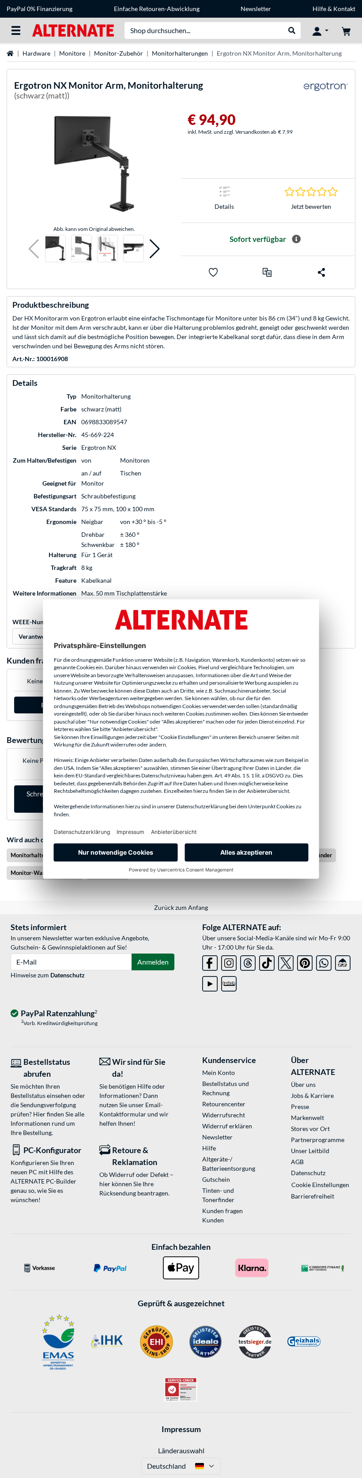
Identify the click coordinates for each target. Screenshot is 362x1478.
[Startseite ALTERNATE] (73, 30)
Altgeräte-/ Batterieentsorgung (228, 1163)
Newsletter (256, 8)
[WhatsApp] (324, 961)
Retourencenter (223, 1104)
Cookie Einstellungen (320, 1184)
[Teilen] (321, 272)
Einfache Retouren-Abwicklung (157, 8)
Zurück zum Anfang (181, 907)
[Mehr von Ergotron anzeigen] (326, 92)
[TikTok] (267, 961)
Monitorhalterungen (180, 53)
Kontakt (344, 8)
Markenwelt (307, 1117)
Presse (300, 1106)
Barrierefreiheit (312, 1196)
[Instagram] (229, 961)
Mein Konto (218, 1072)
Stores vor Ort (310, 1128)
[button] (34, 249)
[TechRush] (343, 961)
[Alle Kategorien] (16, 30)
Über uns (303, 1084)
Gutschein (216, 1179)
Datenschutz (67, 975)
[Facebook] (210, 961)
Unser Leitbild (310, 1150)
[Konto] (320, 30)
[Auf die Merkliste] (213, 272)
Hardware (36, 53)
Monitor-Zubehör (118, 53)
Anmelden (153, 962)
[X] (286, 961)
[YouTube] (210, 982)
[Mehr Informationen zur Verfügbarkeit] (296, 239)
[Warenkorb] (346, 30)
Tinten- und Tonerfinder (218, 1195)
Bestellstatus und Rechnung (225, 1088)
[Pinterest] (305, 961)
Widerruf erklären (227, 1126)
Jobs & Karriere (312, 1095)
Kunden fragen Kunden (222, 1215)
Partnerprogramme (317, 1139)
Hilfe (319, 8)
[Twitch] (229, 982)
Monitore (72, 53)
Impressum (181, 1429)
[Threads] (248, 961)
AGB (297, 1161)
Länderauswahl (181, 1450)
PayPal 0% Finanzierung (39, 8)
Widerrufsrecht (223, 1115)
